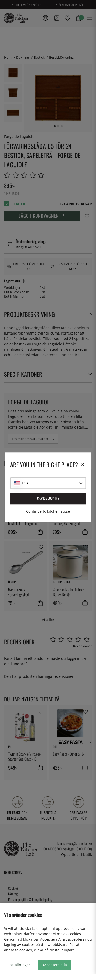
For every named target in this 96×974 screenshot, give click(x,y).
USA (25, 482)
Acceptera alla (54, 964)
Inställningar (19, 964)
